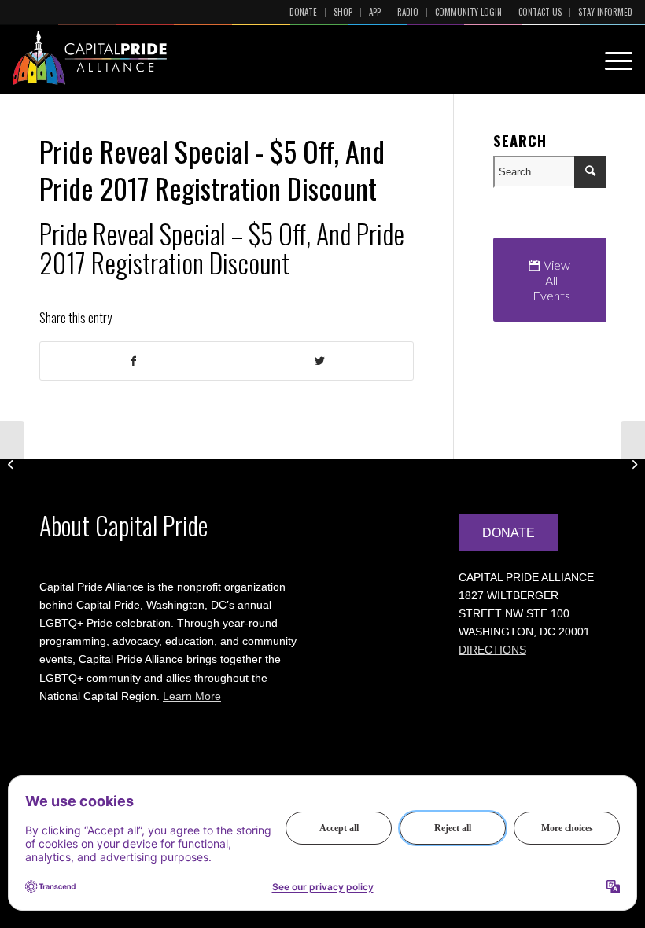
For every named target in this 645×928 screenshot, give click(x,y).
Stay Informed (605, 12)
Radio (407, 12)
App (375, 12)
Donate (303, 12)
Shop (343, 12)
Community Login (468, 12)
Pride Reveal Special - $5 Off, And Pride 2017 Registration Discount (212, 169)
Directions (492, 649)
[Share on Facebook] (133, 361)
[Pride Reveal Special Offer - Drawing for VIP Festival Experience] (12, 464)
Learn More (192, 696)
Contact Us (540, 12)
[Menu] (610, 58)
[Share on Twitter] (320, 361)
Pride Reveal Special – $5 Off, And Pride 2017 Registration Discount (221, 247)
